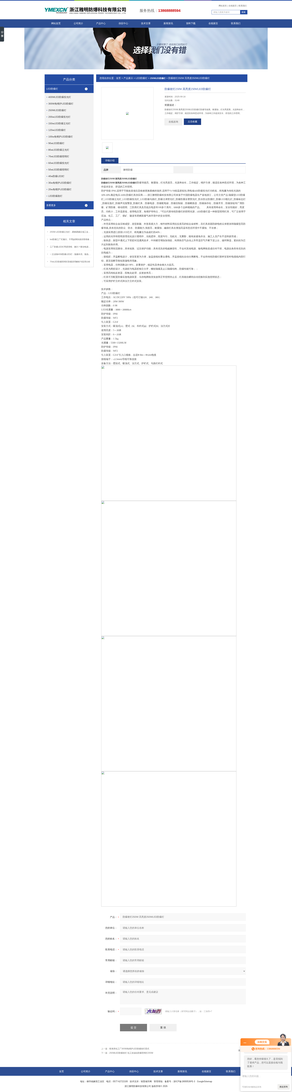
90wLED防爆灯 (56, 143)
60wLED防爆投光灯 (58, 163)
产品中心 (101, 23)
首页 (118, 78)
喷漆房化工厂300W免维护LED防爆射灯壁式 (129, 1049)
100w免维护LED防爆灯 (60, 136)
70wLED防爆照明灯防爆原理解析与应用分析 (70, 262)
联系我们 (243, 6)
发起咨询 (283, 1087)
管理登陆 (158, 1081)
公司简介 (78, 23)
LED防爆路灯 (55, 196)
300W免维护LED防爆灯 (60, 103)
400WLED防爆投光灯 (59, 97)
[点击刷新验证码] (153, 1011)
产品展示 (128, 78)
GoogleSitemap (204, 1081)
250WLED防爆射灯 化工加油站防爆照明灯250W (131, 1053)
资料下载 (191, 23)
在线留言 (233, 6)
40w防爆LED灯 (56, 176)
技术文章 (146, 23)
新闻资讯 (168, 23)
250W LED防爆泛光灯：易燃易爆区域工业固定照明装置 (71, 232)
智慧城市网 (146, 1081)
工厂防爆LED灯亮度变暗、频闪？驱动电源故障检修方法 (71, 247)
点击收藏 (192, 121)
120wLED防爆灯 (57, 130)
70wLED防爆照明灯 (58, 156)
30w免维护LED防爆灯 (59, 182)
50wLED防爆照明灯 (58, 169)
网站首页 (223, 6)
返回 (240, 1050)
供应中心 (123, 23)
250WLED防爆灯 (57, 110)
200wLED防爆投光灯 (59, 116)
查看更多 (51, 205)
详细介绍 (110, 160)
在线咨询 (173, 122)
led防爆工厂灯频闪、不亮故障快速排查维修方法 (71, 239)
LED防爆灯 (52, 88)
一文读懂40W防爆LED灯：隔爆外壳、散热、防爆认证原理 (71, 254)
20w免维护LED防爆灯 (59, 189)
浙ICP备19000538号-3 (184, 1081)
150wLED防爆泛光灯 (59, 123)
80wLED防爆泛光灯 (58, 149)
